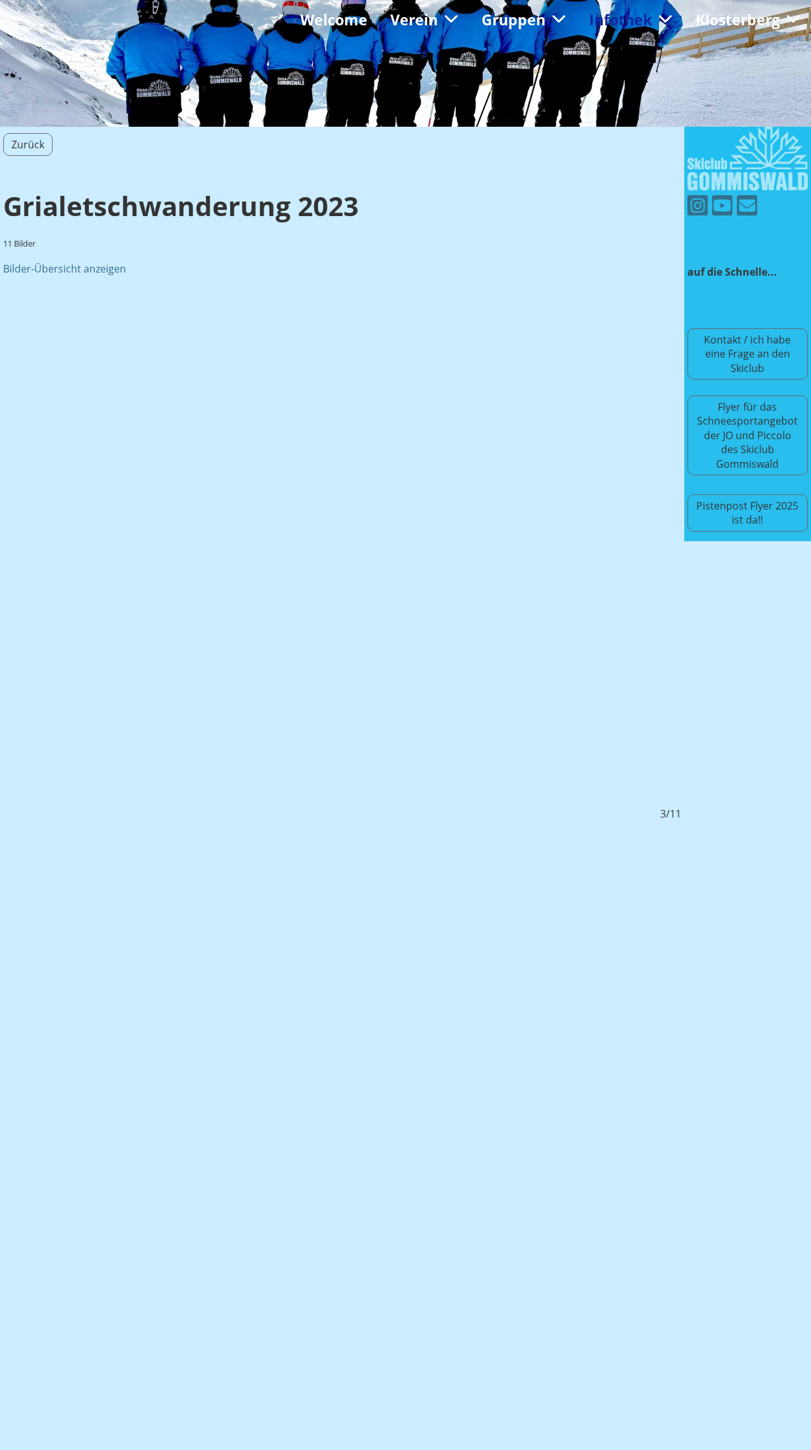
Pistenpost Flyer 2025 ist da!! (747, 513)
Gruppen (514, 20)
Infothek (620, 20)
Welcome (333, 20)
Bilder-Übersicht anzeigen (64, 269)
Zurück (27, 144)
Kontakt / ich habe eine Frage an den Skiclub (747, 354)
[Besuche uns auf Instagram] (697, 207)
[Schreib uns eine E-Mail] (747, 207)
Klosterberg (738, 20)
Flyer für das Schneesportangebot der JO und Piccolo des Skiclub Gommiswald (747, 435)
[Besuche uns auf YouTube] (722, 207)
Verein (414, 20)
